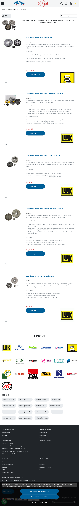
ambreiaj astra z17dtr (42, 399)
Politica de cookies (8, 486)
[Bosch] (20, 374)
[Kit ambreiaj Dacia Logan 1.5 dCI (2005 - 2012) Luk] (12, 162)
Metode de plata (44, 438)
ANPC (3, 470)
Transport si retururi (45, 440)
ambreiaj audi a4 (40, 406)
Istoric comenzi (44, 470)
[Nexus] (59, 361)
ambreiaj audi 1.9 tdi (9, 406)
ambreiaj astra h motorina (27, 399)
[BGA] (7, 374)
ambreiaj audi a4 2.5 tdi (26, 412)
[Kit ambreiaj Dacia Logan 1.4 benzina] (12, 44)
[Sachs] (20, 347)
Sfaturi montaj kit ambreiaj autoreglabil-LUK (14, 446)
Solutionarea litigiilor (8, 472)
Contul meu (43, 462)
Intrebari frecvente (7, 464)
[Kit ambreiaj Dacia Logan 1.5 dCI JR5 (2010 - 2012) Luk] (12, 100)
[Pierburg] (72, 361)
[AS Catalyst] (7, 386)
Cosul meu (43, 435)
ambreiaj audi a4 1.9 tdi (57, 406)
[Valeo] (33, 348)
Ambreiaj (28, 42)
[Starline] (72, 348)
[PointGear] (46, 361)
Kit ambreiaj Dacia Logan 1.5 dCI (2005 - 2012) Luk (43, 155)
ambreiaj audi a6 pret (26, 418)
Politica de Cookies (7, 443)
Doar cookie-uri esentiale (39, 497)
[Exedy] (59, 348)
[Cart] (71, 3)
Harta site (4, 467)
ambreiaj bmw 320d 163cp (43, 418)
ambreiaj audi (56, 399)
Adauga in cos (35, 75)
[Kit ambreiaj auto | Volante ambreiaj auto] (21, 3)
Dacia (3, 9)
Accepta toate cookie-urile (39, 491)
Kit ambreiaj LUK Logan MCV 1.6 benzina (40, 276)
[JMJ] (46, 374)
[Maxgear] (33, 361)
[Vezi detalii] (6, 82)
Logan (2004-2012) (13, 9)
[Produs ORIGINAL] (20, 361)
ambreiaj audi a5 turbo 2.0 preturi (46, 412)
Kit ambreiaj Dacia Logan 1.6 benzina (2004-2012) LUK (44, 208)
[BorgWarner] (59, 374)
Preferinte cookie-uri (39, 502)
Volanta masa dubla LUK (9, 454)
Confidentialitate (6, 440)
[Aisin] (46, 347)
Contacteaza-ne (6, 462)
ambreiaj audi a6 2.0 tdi (10, 418)
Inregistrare (43, 464)
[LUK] (7, 348)
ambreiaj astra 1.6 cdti (10, 399)
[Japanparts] (7, 361)
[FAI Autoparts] (33, 374)
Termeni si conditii (7, 438)
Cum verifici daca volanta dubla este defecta (15, 451)
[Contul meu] (66, 3)
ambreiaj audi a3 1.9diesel (27, 406)
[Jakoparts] (72, 374)
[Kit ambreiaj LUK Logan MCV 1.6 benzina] (12, 282)
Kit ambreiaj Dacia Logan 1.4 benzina (39, 37)
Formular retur (6, 432)
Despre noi (5, 435)
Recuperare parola (45, 467)
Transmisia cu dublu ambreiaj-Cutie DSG (13, 448)
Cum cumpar (43, 432)
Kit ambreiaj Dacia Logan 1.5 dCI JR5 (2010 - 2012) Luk (44, 93)
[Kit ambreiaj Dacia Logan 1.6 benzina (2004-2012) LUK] (12, 215)
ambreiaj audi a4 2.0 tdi (10, 412)
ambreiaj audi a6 (57, 412)
